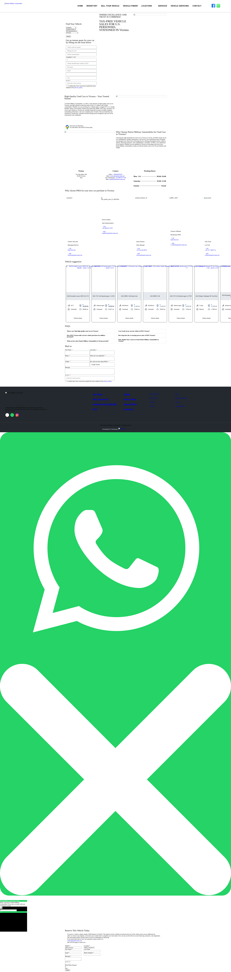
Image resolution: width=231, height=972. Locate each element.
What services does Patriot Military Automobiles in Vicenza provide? (88, 341)
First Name (68, 350)
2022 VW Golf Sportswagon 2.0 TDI (180, 296)
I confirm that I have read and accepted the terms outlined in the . (81, 86)
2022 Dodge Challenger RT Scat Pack (206, 296)
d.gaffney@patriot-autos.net (117, 179)
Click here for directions (76, 126)
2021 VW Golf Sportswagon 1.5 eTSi (103, 296)
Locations (146, 6)
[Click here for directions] (67, 127)
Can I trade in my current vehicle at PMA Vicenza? (134, 331)
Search (68, 36)
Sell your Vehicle (110, 6)
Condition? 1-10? (71, 57)
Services (162, 6)
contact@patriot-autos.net (74, 940)
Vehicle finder (130, 6)
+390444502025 (117, 174)
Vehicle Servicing (180, 6)
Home (80, 6)
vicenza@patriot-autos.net (117, 176)
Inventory (92, 6)
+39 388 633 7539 (120, 177)
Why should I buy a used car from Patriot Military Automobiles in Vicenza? (138, 340)
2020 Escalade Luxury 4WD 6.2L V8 (78, 296)
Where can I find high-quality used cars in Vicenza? (82, 331)
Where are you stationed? (97, 355)
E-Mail (67, 361)
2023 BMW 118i (155, 296)
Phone (67, 355)
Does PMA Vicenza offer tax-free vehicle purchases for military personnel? (86, 336)
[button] (81, 16)
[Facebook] (7, 415)
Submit (67, 970)
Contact (197, 6)
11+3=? (68, 80)
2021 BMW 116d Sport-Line (129, 296)
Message (67, 367)
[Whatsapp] (12, 415)
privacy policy (78, 87)
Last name (93, 350)
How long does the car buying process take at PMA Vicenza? (136, 335)
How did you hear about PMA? (99, 361)
